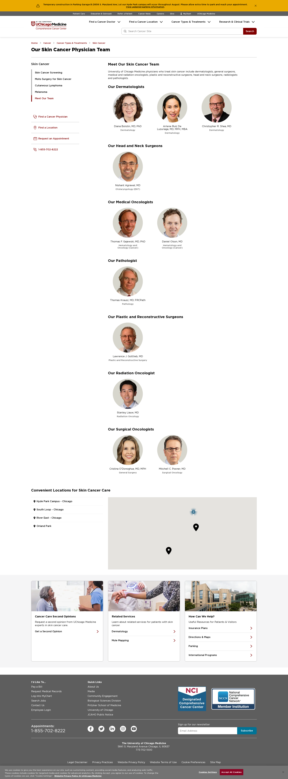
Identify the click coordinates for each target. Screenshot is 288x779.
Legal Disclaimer (77, 762)
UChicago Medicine (206, 14)
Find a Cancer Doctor (102, 21)
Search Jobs (38, 700)
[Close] (283, 772)
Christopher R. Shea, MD (216, 128)
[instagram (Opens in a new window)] (123, 729)
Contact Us (37, 705)
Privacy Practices (102, 762)
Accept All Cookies (231, 772)
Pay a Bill (36, 686)
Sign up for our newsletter (194, 724)
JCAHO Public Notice (100, 714)
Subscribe (247, 730)
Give (172, 14)
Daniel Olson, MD (172, 244)
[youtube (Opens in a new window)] (134, 729)
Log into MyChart (41, 696)
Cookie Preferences (193, 762)
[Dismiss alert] (255, 5)
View (129, 7)
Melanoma (41, 92)
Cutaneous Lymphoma (48, 85)
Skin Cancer (40, 64)
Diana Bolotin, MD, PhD (128, 128)
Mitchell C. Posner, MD (172, 470)
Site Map (215, 762)
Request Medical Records (46, 691)
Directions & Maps (199, 637)
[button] (193, 512)
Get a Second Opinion (48, 631)
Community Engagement (103, 696)
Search (250, 31)
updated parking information (148, 7)
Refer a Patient (125, 14)
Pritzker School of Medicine (104, 705)
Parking (193, 646)
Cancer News (144, 14)
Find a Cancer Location (143, 21)
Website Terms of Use (163, 762)
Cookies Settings (208, 772)
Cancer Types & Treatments (188, 21)
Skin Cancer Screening (48, 72)
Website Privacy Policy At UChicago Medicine (78, 776)
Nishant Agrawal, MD (127, 187)
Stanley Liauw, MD (128, 414)
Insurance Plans (198, 628)
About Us (93, 686)
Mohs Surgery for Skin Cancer (53, 79)
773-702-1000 (144, 749)
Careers (160, 14)
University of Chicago (100, 710)
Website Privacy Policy (131, 762)
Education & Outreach (101, 14)
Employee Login (41, 710)
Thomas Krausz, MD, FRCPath (128, 302)
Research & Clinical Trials (234, 21)
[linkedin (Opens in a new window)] (112, 729)
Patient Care (79, 14)
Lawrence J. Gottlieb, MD (128, 358)
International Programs (203, 655)
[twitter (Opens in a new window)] (101, 729)
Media (91, 691)
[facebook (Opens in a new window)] (91, 729)
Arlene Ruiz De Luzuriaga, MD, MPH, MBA (172, 129)
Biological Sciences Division (104, 700)
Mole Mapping (120, 640)
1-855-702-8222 (48, 728)
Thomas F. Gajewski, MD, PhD (127, 244)
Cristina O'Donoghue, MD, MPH (128, 470)
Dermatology (120, 631)
